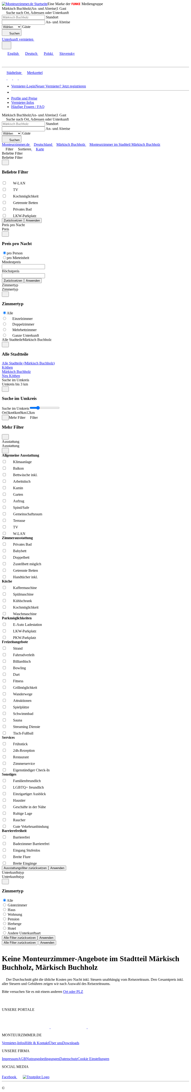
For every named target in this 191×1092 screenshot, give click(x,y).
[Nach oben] (4, 1002)
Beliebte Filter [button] (12, 157)
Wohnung (15, 914)
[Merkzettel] (36, 39)
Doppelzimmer (23, 324)
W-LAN (19, 183)
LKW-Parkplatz (24, 216)
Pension (13, 919)
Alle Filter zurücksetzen (20, 937)
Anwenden (46, 937)
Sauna (17, 720)
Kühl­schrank (22, 601)
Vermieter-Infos (22, 102)
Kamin (18, 488)
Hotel (12, 928)
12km (30, 413)
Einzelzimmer (22, 319)
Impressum (10, 1059)
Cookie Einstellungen (93, 1059)
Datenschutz (68, 1059)
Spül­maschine (23, 594)
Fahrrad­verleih (23, 655)
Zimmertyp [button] (10, 289)
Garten (18, 494)
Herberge (14, 924)
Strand (18, 648)
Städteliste (14, 73)
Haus (11, 910)
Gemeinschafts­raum (27, 514)
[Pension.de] (68, 1027)
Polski (48, 53)
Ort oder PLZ (73, 992)
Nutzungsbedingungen (42, 1059)
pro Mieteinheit (18, 258)
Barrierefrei (21, 837)
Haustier (19, 800)
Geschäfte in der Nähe (29, 807)
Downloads (70, 1043)
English (13, 53)
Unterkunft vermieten (17, 39)
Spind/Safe (21, 508)
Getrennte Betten (25, 203)
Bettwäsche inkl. (25, 475)
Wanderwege (22, 694)
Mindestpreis (11, 262)
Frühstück (20, 744)
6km (16, 413)
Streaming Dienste (26, 727)
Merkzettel (35, 73)
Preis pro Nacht (13, 225)
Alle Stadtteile (12, 340)
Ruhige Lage (22, 813)
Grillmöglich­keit (25, 688)
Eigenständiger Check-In (31, 770)
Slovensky (67, 53)
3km (10, 413)
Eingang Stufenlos (26, 850)
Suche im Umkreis (15, 380)
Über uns (55, 1043)
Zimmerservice (24, 764)
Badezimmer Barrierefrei (31, 844)
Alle (10, 313)
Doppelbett (21, 557)
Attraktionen (22, 701)
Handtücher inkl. (25, 577)
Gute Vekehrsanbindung (31, 827)
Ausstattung (10, 442)
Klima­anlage (22, 462)
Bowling (19, 668)
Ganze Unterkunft (25, 335)
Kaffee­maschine (25, 588)
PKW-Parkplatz (24, 638)
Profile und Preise (24, 98)
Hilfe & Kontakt (37, 1043)
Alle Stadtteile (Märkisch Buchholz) (28, 363)
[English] (4, 78)
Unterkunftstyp (13, 872)
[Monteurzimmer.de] (26, 1027)
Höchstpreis (10, 271)
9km (23, 413)
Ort (4, 413)
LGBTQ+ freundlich (28, 787)
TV (15, 190)
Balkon (18, 468)
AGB (22, 1059)
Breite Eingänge (25, 863)
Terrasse (19, 521)
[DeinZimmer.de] (111, 1027)
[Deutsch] (9, 78)
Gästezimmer (17, 905)
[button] (8, 63)
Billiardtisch (22, 661)
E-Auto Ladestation (27, 625)
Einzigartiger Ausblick (29, 794)
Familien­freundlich (27, 781)
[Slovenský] (20, 78)
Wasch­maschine (25, 614)
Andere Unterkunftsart (24, 933)
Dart (16, 674)
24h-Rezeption (24, 750)
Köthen (7, 367)
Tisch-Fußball (23, 733)
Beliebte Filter (12, 153)
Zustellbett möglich (27, 564)
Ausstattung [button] (10, 446)
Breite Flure (22, 857)
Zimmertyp (10, 285)
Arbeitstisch (22, 481)
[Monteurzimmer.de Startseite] (25, 4)
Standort (52, 17)
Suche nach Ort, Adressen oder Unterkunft (37, 13)
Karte (40, 149)
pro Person (15, 253)
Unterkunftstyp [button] (13, 877)
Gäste (26, 27)
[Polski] (15, 78)
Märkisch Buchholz (16, 372)
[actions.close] (5, 162)
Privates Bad (22, 209)
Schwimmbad (23, 714)
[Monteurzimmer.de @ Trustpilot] (36, 1077)
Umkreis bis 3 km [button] (15, 384)
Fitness (18, 681)
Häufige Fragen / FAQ (27, 107)
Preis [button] (5, 229)
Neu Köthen (11, 376)
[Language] (6, 45)
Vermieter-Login (23, 86)
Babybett (19, 551)
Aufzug (18, 501)
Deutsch (31, 53)
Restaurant (21, 757)
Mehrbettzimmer (24, 330)
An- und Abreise (58, 22)
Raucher (19, 820)
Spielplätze (21, 707)
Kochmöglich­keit (25, 196)
